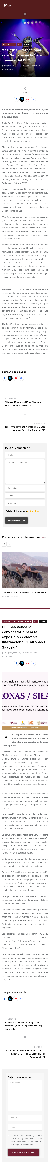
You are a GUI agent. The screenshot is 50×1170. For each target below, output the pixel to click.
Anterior (12, 398)
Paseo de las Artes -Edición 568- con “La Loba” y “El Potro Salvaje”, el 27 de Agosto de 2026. (25, 1053)
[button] (25, 14)
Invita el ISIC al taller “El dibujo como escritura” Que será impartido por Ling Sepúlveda (23, 1025)
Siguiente (38, 423)
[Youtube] (27, 99)
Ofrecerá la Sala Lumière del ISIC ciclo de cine (24, 592)
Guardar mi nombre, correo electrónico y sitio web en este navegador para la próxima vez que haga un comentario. (26, 1140)
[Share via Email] (33, 99)
